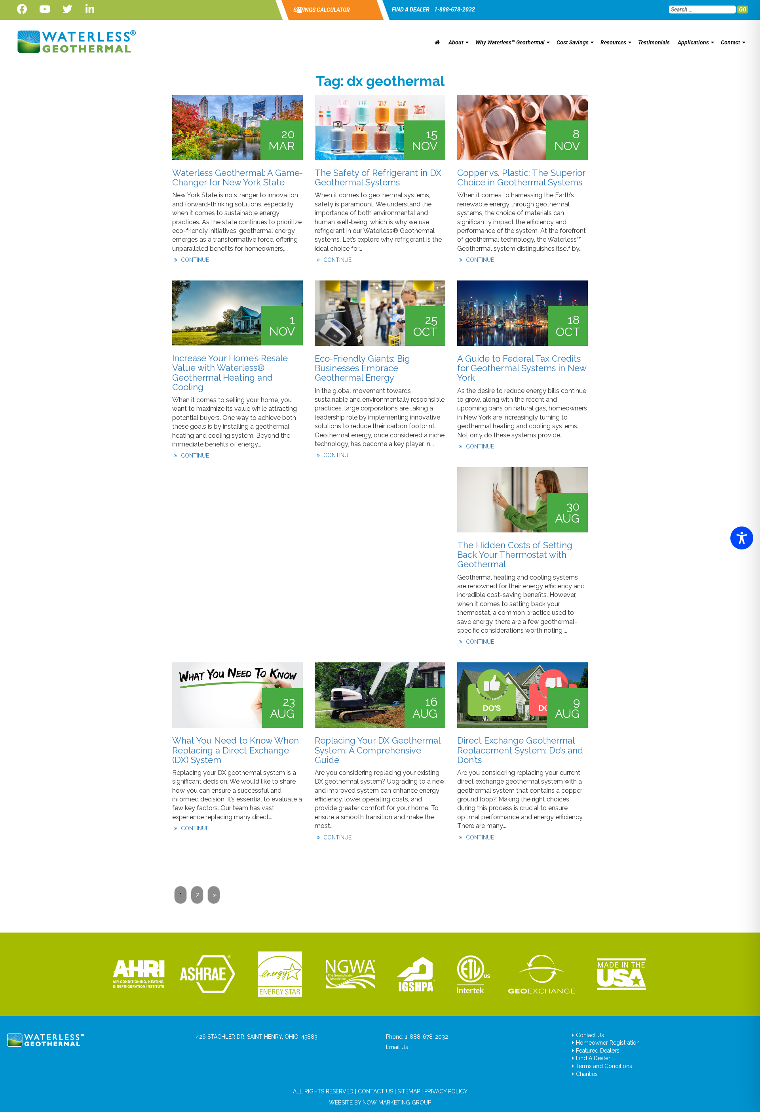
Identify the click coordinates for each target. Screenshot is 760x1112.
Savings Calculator (321, 10)
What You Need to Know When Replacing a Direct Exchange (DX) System (235, 750)
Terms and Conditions (604, 1066)
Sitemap (408, 1091)
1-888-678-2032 (454, 9)
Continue (194, 260)
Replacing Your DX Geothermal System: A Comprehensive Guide (377, 750)
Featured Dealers (597, 1050)
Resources (613, 42)
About (456, 42)
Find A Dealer (593, 1058)
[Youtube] (44, 9)
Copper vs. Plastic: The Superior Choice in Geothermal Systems (521, 177)
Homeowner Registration (608, 1043)
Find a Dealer (410, 9)
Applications (693, 42)
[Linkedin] (90, 9)
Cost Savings (573, 42)
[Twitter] (67, 9)
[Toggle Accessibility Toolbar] (742, 538)
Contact (730, 42)
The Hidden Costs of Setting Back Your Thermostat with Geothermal (514, 554)
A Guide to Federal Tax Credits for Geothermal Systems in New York (521, 368)
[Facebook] (22, 9)
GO (742, 9)
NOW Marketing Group (397, 1102)
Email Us (397, 1047)
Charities (587, 1074)
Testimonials (654, 42)
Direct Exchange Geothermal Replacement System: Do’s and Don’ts (520, 750)
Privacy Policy (445, 1091)
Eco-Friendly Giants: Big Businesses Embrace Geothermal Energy (362, 368)
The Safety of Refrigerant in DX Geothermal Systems (378, 177)
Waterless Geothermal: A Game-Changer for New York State (237, 177)
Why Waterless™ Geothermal (510, 42)
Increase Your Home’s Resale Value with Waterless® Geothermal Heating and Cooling (230, 372)
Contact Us (590, 1035)
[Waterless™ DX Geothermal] (74, 41)
